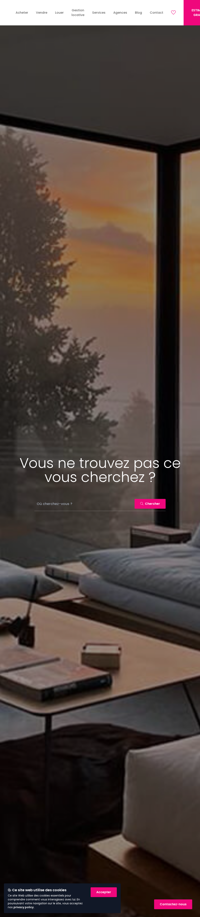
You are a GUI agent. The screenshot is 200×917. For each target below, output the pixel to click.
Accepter (103, 892)
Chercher (152, 503)
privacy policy (23, 907)
